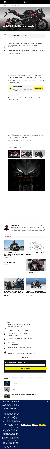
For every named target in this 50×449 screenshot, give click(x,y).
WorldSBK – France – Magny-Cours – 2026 (18, 330)
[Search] (45, 2)
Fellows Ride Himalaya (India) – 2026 (16, 340)
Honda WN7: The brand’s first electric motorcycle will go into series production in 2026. (36, 293)
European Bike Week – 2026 (14, 349)
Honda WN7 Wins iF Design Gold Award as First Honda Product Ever (13, 262)
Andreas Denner (5, 29)
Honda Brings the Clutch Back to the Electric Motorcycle (36, 253)
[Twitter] (5, 44)
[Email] (5, 50)
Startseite (5, 5)
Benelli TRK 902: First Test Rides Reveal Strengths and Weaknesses (25, 394)
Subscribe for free (25, 368)
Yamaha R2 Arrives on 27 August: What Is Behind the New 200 (24, 381)
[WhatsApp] (5, 38)
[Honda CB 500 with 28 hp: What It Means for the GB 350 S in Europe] (7, 389)
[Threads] (5, 47)
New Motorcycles (5, 22)
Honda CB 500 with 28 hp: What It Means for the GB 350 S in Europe (25, 388)
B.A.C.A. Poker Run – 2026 (14, 344)
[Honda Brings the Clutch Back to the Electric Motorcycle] (36, 245)
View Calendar (7, 356)
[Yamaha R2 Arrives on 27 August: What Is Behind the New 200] (7, 383)
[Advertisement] (26, 64)
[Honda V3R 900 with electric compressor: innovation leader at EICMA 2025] (36, 265)
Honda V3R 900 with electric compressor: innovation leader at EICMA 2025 (35, 273)
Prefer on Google (38, 88)
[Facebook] (5, 41)
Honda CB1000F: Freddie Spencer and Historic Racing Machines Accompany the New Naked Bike (13, 254)
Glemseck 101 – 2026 (13, 335)
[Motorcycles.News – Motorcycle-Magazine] (25, 1)
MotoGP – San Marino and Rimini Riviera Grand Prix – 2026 (21, 353)
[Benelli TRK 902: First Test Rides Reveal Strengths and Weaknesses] (7, 396)
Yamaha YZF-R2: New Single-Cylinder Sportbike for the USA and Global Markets (23, 377)
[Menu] (5, 2)
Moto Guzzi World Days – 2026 (15, 326)
